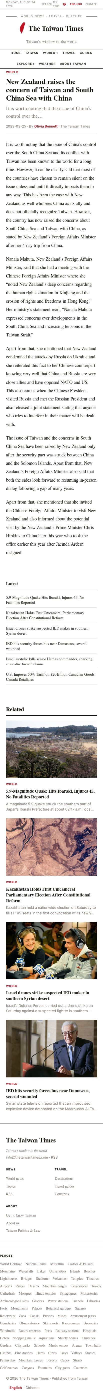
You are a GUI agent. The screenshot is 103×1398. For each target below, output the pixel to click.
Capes (64, 1360)
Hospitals (89, 1330)
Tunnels (77, 1300)
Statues (90, 1352)
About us (12, 1222)
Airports (6, 1286)
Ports (48, 1330)
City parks (22, 1345)
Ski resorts (50, 1323)
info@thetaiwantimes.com (27, 1157)
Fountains (45, 1367)
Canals (35, 1315)
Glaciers (38, 1300)
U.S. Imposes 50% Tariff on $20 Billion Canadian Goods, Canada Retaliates (51, 676)
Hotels (4, 1337)
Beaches (90, 1271)
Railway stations (67, 1330)
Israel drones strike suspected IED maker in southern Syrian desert (47, 630)
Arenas (77, 1345)
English (76, 4)
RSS (54, 1157)
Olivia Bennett (46, 126)
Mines (62, 1315)
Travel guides (64, 1186)
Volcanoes (60, 1278)
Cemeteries (8, 1323)
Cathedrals (7, 1293)
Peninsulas (7, 1360)
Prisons (48, 1315)
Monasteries (89, 1293)
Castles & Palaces (81, 1263)
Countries (62, 1193)
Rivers (20, 1286)
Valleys (76, 1352)
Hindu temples (46, 1293)
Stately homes (68, 1337)
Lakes (41, 1271)
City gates (62, 1367)
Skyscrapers (79, 1286)
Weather (47, 64)
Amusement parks (83, 1315)
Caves (52, 1352)
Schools (39, 1345)
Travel (69, 53)
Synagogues (68, 1293)
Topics (11, 1186)
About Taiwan (73, 64)
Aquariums (46, 1337)
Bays (64, 1352)
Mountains (7, 1271)
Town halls (93, 1345)
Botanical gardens (58, 1308)
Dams (40, 1352)
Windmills (7, 1330)
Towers (96, 1286)
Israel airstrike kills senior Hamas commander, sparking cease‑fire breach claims (49, 661)
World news (15, 1178)
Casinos (6, 1352)
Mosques (25, 1293)
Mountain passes (31, 1360)
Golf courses (9, 1367)
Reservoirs (7, 1315)
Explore (25, 64)
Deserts (33, 1286)
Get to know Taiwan (21, 1215)
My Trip (59, 4)
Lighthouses (9, 1278)
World (49, 53)
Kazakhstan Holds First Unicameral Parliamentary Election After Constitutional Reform (45, 615)
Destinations (64, 1178)
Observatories (29, 1323)
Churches (88, 1337)
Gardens (6, 1345)
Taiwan (32, 53)
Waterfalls (26, 1271)
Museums (57, 1263)
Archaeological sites (14, 1300)
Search (47, 4)
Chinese (91, 4)
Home (16, 53)
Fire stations (24, 1352)
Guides (86, 53)
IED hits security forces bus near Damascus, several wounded (46, 646)
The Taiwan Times (31, 1140)
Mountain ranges (55, 1286)
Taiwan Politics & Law (23, 1230)
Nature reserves (30, 1330)
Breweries (91, 1323)
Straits (77, 1360)
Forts (4, 1308)
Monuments (19, 1308)
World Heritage (11, 1263)
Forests (51, 1360)
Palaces (37, 1308)
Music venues (58, 1345)
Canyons (28, 1367)
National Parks (36, 1263)
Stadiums (42, 1278)
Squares (80, 1308)
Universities (57, 1271)
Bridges (26, 1278)
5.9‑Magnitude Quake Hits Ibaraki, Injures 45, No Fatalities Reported (45, 600)
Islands (75, 1271)
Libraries (93, 1300)
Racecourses (71, 1323)
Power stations (58, 1300)
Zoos (22, 1315)
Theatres (92, 1278)
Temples (77, 1278)
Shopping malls (24, 1337)
